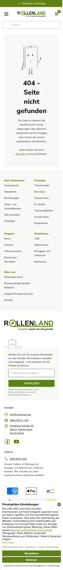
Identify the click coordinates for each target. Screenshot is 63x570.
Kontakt (21, 154)
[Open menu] (6, 13)
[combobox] (31, 25)
